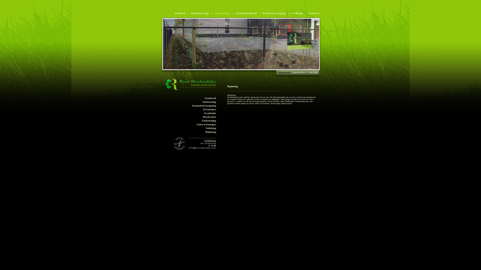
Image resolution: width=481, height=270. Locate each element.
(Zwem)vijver (209, 109)
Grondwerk (210, 98)
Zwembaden (210, 113)
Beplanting (211, 132)
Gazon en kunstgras (206, 124)
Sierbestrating (209, 102)
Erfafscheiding (209, 120)
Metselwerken (209, 117)
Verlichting (211, 128)
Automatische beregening (204, 105)
